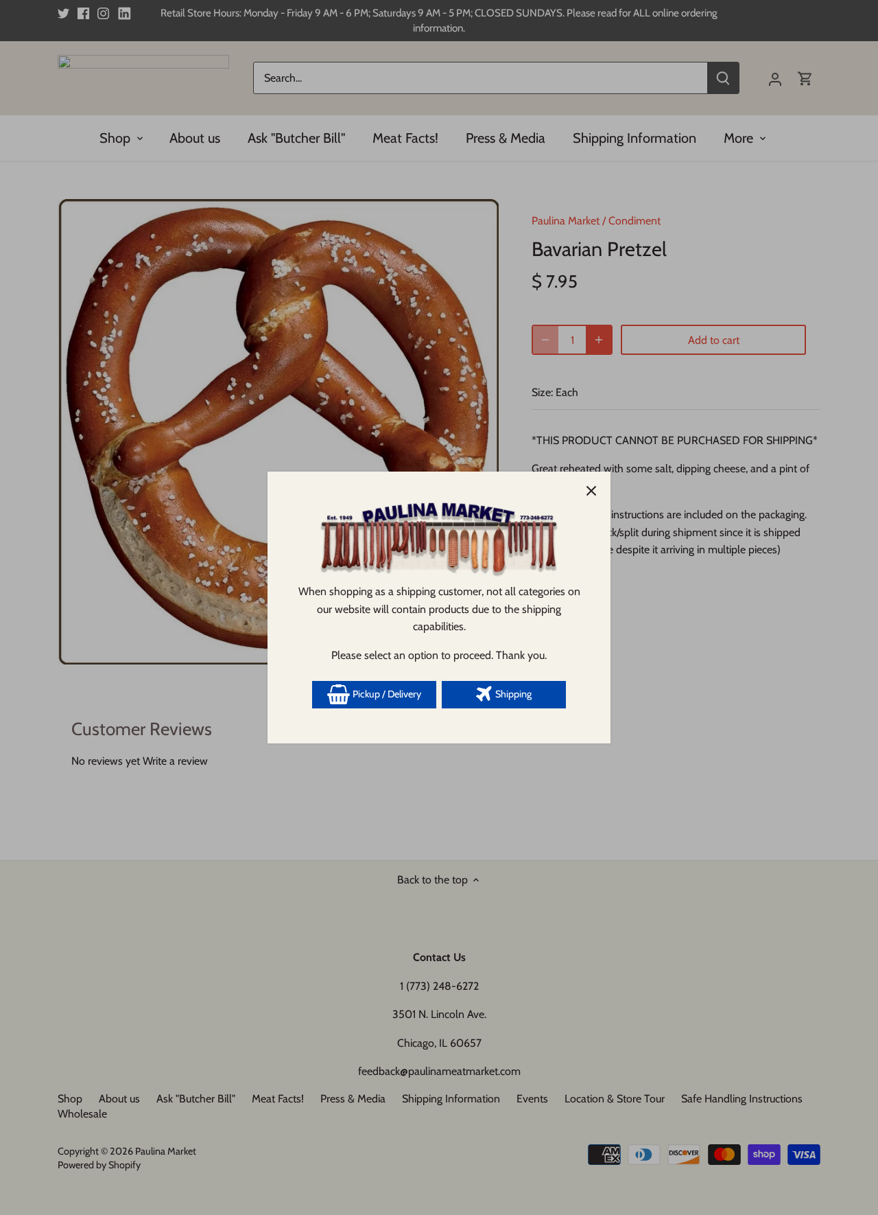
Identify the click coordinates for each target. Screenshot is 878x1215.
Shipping (512, 694)
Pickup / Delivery (386, 694)
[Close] (591, 491)
